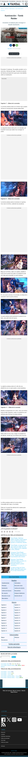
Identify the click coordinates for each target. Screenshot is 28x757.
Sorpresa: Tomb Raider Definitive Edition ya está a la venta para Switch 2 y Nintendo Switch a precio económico (18, 562)
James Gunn (18, 1)
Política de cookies (4, 742)
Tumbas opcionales (14, 644)
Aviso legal (3, 740)
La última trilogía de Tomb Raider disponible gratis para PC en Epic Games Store (18, 569)
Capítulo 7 (3, 618)
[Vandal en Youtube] (19, 719)
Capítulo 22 (17, 628)
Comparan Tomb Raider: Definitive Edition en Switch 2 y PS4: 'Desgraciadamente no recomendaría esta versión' (18, 554)
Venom (26, 1)
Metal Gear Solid (5, 1)
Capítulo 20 (17, 623)
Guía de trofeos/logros (14, 647)
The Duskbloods (12, 1)
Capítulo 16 (17, 612)
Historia (14, 602)
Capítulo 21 (17, 625)
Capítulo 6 (3, 615)
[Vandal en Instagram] (14, 719)
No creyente (5, 593)
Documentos (4, 640)
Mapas (3, 637)
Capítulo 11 (4, 628)
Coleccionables (14, 635)
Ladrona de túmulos (19, 588)
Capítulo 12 (4, 630)
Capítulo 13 (17, 605)
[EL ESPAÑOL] (26, 4)
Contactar (3, 734)
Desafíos (14, 580)
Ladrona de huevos (6, 590)
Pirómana (4, 585)
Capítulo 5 (3, 612)
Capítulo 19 (17, 620)
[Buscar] (23, 4)
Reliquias (17, 637)
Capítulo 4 (3, 610)
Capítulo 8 (3, 620)
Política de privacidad (5, 738)
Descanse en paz (6, 595)
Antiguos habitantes (20, 593)
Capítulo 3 (3, 607)
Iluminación (5, 588)
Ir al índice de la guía (14, 53)
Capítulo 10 (4, 625)
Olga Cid (10, 48)
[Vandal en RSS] (3, 724)
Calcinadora (17, 583)
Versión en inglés (14, 750)
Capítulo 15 (17, 610)
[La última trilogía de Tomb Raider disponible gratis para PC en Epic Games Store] (5, 569)
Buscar (13, 657)
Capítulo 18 (17, 618)
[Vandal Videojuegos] (14, 4)
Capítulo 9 (3, 623)
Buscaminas (18, 590)
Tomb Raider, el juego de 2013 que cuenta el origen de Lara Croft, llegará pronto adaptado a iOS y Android (19, 547)
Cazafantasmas (5, 583)
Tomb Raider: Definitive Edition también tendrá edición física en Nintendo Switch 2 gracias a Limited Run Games (19, 540)
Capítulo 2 (3, 605)
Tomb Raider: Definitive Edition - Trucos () (11, 676)
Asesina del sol (18, 595)
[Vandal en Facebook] (3, 719)
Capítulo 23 (17, 630)
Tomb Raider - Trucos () (7, 671)
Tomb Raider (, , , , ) (10, 664)
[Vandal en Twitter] (8, 719)
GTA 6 (23, 1)
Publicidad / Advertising (5, 736)
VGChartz (3, 746)
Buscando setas (18, 585)
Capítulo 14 (17, 607)
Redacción (3, 732)
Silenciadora (5, 598)
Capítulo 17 (17, 615)
